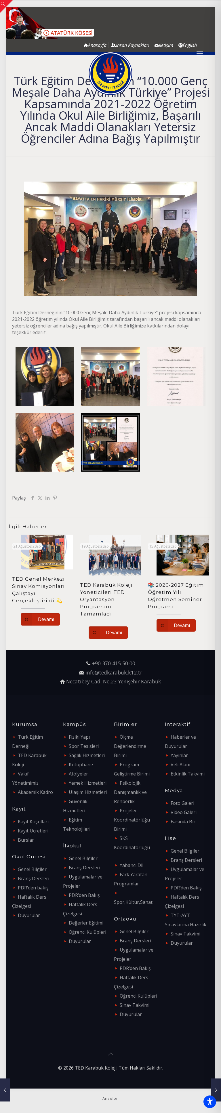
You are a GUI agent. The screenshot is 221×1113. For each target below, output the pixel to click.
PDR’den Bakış (84, 895)
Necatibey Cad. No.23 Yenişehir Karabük (113, 681)
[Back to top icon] (110, 1054)
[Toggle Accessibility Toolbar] (210, 1102)
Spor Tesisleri (84, 746)
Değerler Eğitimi (86, 923)
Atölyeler (78, 774)
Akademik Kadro (35, 792)
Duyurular (29, 915)
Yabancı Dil (131, 865)
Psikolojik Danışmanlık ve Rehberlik (130, 792)
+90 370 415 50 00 (113, 663)
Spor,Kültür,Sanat (133, 902)
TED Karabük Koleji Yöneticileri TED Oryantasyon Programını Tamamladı (106, 599)
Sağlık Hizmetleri (87, 755)
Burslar (26, 840)
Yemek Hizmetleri (87, 783)
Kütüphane (81, 764)
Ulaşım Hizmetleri (88, 792)
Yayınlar (179, 755)
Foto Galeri (182, 803)
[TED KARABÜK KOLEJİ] (110, 73)
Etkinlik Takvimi (188, 774)
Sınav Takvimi (134, 1005)
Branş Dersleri (33, 878)
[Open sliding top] (6, 6)
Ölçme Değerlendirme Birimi (130, 746)
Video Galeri (184, 812)
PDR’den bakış (33, 888)
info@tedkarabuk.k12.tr (113, 672)
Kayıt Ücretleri (33, 831)
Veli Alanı (180, 764)
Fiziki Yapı (79, 737)
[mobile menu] (200, 53)
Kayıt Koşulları (33, 821)
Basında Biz (183, 821)
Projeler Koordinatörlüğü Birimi (132, 819)
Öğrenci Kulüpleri (87, 932)
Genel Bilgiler (32, 869)
